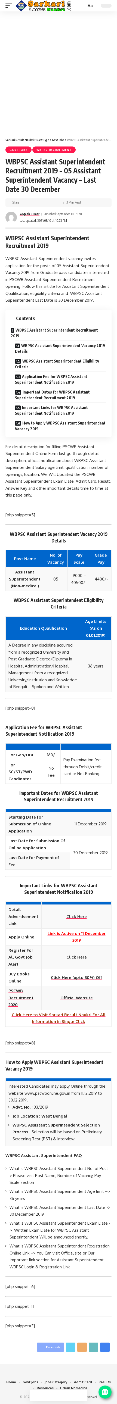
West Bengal (54, 1116)
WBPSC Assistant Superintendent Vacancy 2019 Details (60, 348)
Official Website (76, 997)
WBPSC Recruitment (54, 149)
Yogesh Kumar (29, 214)
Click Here (76, 957)
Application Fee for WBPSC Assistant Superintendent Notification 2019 (51, 379)
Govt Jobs (18, 149)
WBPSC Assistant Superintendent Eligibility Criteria (57, 364)
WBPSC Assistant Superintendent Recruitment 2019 (54, 333)
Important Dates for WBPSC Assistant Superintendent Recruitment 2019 (52, 395)
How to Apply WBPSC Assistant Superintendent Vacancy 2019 (60, 426)
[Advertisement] (58, 72)
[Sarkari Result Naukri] (43, 5)
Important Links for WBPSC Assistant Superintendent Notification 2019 (51, 410)
